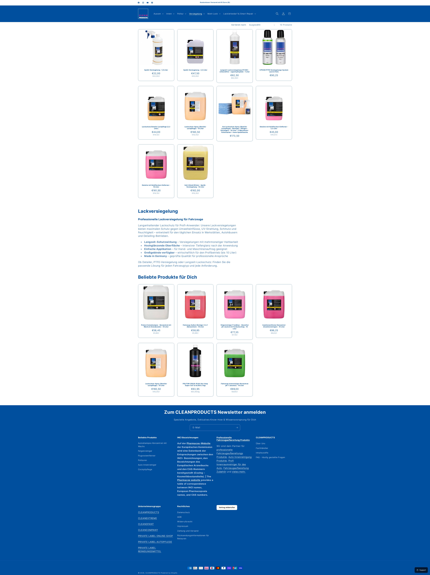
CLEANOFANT (146, 524)
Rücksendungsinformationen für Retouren (193, 537)
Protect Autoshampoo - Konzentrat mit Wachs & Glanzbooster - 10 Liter (156, 326)
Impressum (182, 526)
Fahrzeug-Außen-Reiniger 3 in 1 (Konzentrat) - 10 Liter (195, 326)
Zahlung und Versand (187, 531)
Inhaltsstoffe (262, 453)
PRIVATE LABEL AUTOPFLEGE (155, 542)
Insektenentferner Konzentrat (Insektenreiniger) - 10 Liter (273, 326)
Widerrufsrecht (184, 521)
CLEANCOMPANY (148, 530)
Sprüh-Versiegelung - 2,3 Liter (195, 70)
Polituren (142, 460)
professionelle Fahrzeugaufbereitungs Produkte (230, 453)
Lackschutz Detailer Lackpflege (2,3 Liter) (156, 127)
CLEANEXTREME (147, 518)
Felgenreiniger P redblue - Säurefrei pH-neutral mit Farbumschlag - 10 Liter (235, 327)
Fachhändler (262, 448)
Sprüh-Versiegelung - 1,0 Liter (156, 70)
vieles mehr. (239, 471)
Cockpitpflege (145, 469)
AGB (179, 517)
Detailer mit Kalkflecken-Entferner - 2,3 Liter (274, 127)
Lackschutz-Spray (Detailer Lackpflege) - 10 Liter (195, 127)
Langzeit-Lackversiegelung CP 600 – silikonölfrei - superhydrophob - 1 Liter (235, 71)
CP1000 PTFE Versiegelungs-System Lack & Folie (274, 71)
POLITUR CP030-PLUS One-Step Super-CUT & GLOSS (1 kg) (195, 384)
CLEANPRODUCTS (148, 512)
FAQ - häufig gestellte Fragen (270, 457)
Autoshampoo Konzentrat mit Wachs (152, 445)
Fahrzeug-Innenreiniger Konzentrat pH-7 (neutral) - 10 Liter (234, 384)
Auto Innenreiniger (147, 465)
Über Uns (260, 443)
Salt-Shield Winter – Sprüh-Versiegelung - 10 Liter (195, 186)
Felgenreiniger (145, 451)
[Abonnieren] (237, 427)
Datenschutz (183, 512)
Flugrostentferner (147, 455)
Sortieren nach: (238, 25)
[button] (158, 14)
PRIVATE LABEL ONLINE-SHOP (155, 536)
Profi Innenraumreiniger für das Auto (231, 464)
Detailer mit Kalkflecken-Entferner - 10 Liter (156, 186)
